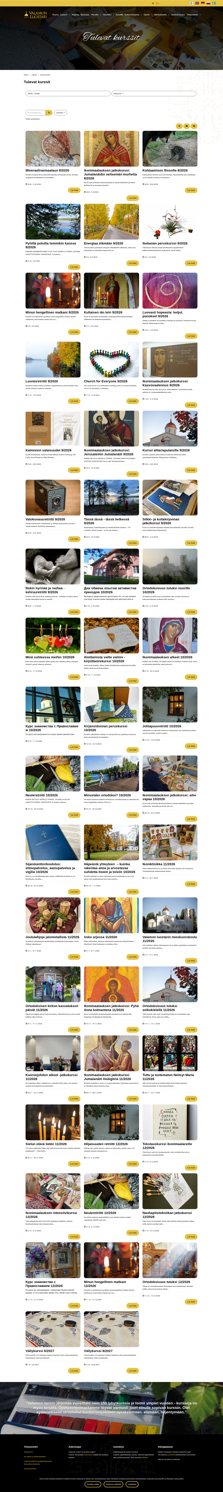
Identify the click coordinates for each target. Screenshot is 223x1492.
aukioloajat (88, 1455)
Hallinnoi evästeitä (113, 1484)
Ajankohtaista (160, 14)
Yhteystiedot (193, 14)
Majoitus (75, 14)
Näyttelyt (107, 14)
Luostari (64, 14)
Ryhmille (119, 14)
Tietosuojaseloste (30, 1468)
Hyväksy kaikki (93, 1484)
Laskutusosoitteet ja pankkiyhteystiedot (38, 1461)
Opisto (147, 14)
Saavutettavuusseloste (32, 1464)
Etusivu (55, 14)
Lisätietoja (132, 1484)
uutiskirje (144, 1457)
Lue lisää (74, 190)
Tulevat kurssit (45, 75)
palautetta (171, 1455)
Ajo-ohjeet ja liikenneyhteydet (35, 1456)
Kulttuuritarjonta (132, 14)
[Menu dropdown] (69, 14)
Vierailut (95, 14)
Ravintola (85, 14)
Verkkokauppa (178, 14)
